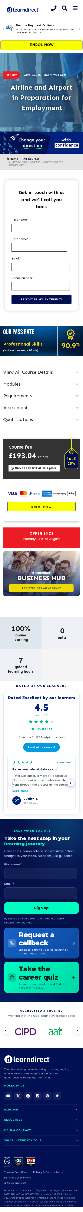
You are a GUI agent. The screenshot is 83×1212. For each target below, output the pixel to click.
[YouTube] (8, 1096)
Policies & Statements (17, 1177)
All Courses (31, 159)
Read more (20, 790)
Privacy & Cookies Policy (48, 1172)
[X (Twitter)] (18, 1096)
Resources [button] (13, 1119)
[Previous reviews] (12, 783)
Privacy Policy (54, 918)
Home (14, 159)
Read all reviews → (41, 747)
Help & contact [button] (17, 1130)
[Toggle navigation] (75, 8)
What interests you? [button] (22, 1140)
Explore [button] (11, 1109)
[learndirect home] (27, 1059)
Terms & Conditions (16, 1172)
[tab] (41, 373)
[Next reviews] (70, 783)
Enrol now (42, 44)
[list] (41, 1032)
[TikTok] (57, 1096)
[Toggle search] (64, 8)
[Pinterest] (47, 1096)
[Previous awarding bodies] (6, 1031)
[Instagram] (38, 1096)
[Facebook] (28, 1096)
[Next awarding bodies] (77, 1031)
